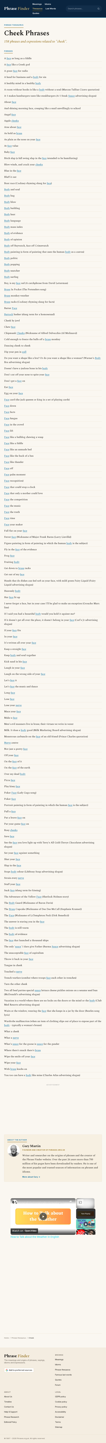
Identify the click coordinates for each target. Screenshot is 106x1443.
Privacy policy (61, 1407)
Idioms (48, 4)
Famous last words (63, 1375)
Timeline (8, 1402)
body (36, 77)
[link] (14, 1202)
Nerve (7, 743)
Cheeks (21, 333)
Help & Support (10, 1412)
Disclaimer (59, 1417)
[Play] (85, 1224)
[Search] (98, 8)
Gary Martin (31, 1146)
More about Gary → (31, 1177)
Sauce (71, 96)
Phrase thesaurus (19, 1338)
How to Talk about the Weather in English (41, 1202)
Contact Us (9, 1407)
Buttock (8, 314)
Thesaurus (37, 8)
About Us (8, 1396)
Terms (58, 1422)
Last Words (51, 8)
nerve (19, 705)
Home (6, 1338)
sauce (18, 947)
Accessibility (60, 1412)
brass (19, 133)
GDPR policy (60, 1396)
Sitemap (58, 1427)
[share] (70, 1201)
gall (24, 352)
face (9, 58)
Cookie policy (61, 1402)
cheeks (15, 121)
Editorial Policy (10, 1422)
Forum (57, 1385)
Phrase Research (11, 1417)
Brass (7, 289)
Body (7, 189)
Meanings (37, 4)
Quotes (35, 13)
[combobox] (81, 8)
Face (14, 308)
